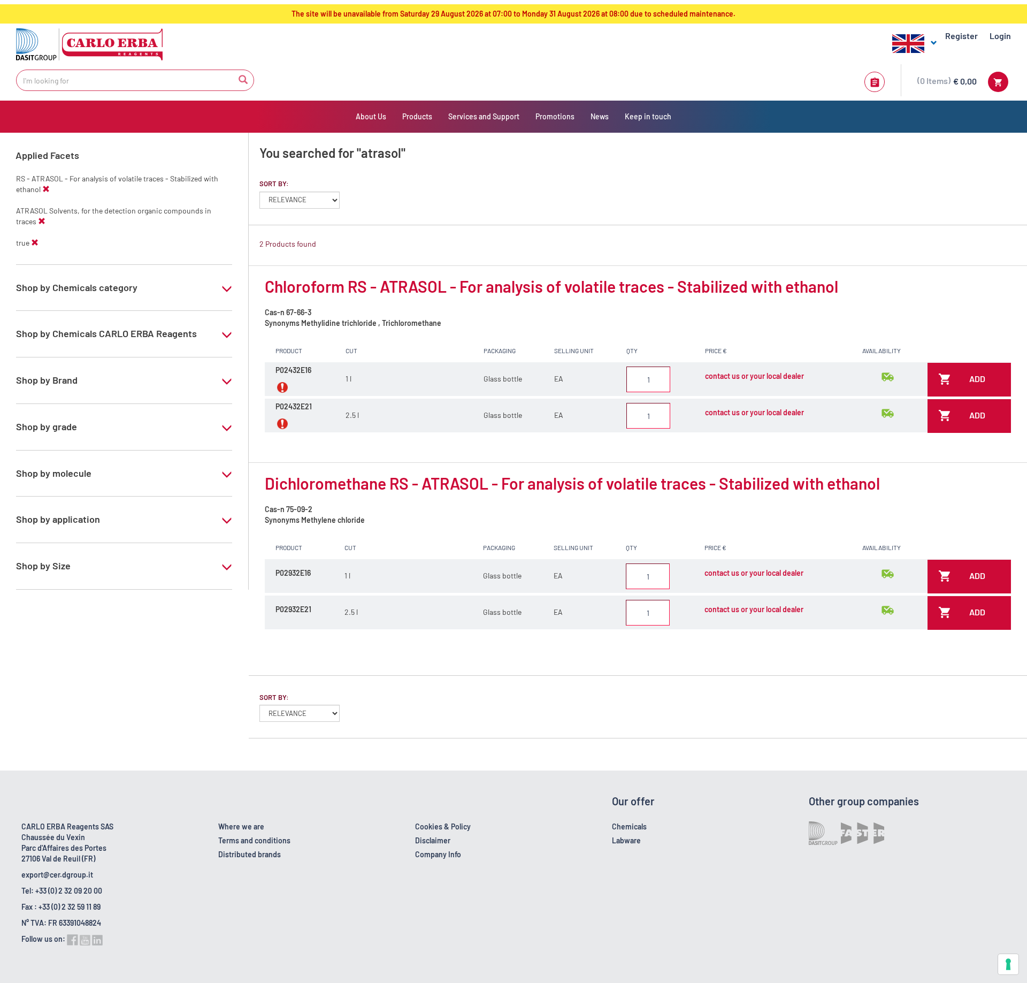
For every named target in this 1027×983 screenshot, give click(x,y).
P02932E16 (293, 572)
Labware (626, 840)
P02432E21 (293, 406)
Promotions (554, 116)
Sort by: (274, 183)
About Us (371, 116)
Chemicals (629, 826)
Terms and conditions (254, 840)
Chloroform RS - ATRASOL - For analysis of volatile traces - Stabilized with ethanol (551, 286)
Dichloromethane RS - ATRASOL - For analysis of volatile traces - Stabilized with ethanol (572, 483)
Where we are (241, 826)
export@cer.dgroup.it (57, 874)
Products (417, 116)
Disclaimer (432, 840)
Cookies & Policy (443, 826)
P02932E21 (293, 609)
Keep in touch (648, 116)
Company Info (438, 854)
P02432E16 (293, 370)
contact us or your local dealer (754, 375)
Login (1000, 36)
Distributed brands (249, 854)
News (600, 116)
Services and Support (483, 116)
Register (961, 36)
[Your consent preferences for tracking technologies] (1008, 964)
